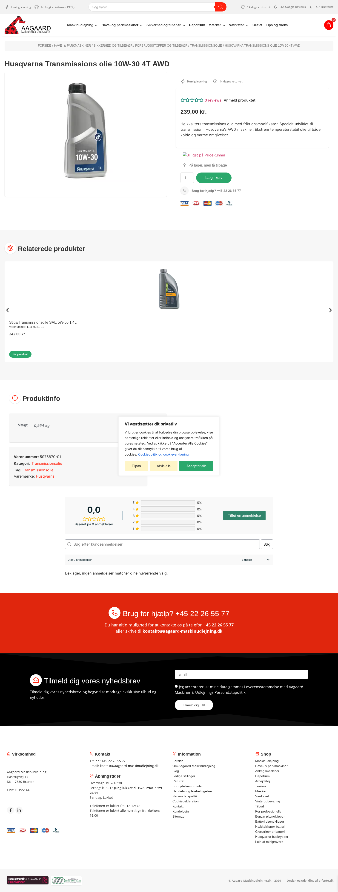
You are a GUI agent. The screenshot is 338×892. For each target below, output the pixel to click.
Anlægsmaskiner (267, 771)
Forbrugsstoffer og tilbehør (161, 45)
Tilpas (136, 466)
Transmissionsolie (206, 45)
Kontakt (177, 806)
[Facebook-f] (10, 810)
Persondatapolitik (230, 692)
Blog (175, 771)
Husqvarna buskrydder (271, 836)
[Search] (220, 6)
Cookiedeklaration (185, 801)
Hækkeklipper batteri (270, 826)
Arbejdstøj (262, 781)
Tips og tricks (277, 25)
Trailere (260, 786)
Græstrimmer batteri (270, 831)
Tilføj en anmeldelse (244, 515)
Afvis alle (164, 466)
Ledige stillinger (183, 776)
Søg (267, 544)
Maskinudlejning (80, 25)
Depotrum (197, 25)
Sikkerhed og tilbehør (163, 25)
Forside (44, 45)
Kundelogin (180, 811)
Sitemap (178, 816)
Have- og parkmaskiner (119, 25)
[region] (169, 446)
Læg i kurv (213, 178)
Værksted (236, 25)
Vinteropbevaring (267, 801)
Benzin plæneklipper (270, 816)
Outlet (257, 25)
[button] (252, 100)
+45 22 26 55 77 (216, 191)
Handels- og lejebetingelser (192, 791)
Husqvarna (45, 476)
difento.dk (326, 880)
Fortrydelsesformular (187, 786)
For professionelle (268, 811)
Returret (178, 781)
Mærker (215, 25)
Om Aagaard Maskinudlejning (193, 766)
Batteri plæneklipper (269, 821)
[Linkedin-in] (19, 810)
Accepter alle (196, 466)
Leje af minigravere (269, 842)
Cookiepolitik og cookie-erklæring (163, 454)
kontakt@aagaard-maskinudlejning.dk (182, 631)
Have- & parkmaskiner (72, 45)
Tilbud (259, 806)
